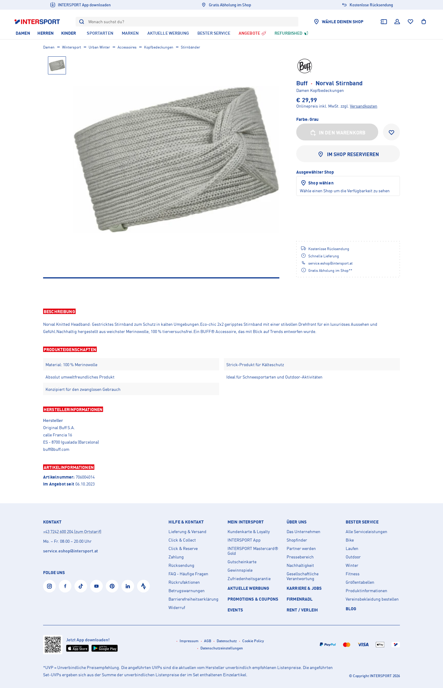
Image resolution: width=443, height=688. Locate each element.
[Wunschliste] (410, 21)
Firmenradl (300, 599)
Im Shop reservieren (353, 154)
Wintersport (71, 47)
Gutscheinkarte (242, 561)
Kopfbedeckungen (158, 47)
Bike (350, 540)
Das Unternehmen (303, 531)
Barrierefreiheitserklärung (193, 599)
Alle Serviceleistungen (366, 531)
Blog (351, 608)
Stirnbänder (190, 47)
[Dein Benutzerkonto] (397, 21)
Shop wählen (321, 182)
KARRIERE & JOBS (304, 588)
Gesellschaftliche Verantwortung (303, 576)
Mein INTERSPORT (246, 522)
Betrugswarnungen (186, 590)
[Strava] (143, 586)
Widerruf (176, 607)
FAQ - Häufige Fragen (188, 573)
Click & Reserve (183, 548)
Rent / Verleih (302, 609)
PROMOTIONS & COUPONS (253, 599)
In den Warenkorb (342, 133)
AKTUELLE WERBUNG (248, 588)
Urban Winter (99, 47)
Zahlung (176, 556)
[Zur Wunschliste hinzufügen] (391, 132)
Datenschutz (227, 641)
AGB (207, 641)
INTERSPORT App (244, 540)
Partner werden (301, 548)
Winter (352, 565)
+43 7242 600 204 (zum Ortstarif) (72, 531)
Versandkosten (363, 105)
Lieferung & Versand (187, 531)
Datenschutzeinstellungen (221, 648)
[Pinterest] (112, 586)
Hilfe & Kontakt (186, 522)
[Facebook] (65, 586)
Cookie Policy (253, 641)
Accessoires (127, 47)
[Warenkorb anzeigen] (423, 21)
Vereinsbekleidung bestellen (372, 599)
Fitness (353, 573)
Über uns (296, 522)
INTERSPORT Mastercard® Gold (253, 551)
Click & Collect (182, 540)
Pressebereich (300, 556)
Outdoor (353, 556)
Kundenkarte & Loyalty (249, 531)
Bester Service (362, 522)
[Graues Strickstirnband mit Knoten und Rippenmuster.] (176, 159)
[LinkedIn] (127, 586)
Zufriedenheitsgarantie (249, 578)
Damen (49, 47)
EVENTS (235, 609)
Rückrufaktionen (184, 582)
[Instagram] (49, 586)
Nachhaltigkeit (300, 565)
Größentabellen (360, 582)
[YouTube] (96, 586)
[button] (221, 311)
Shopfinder (297, 540)
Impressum (189, 641)
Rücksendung (181, 565)
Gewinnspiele (240, 570)
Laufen (352, 548)
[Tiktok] (80, 586)
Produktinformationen (366, 590)
